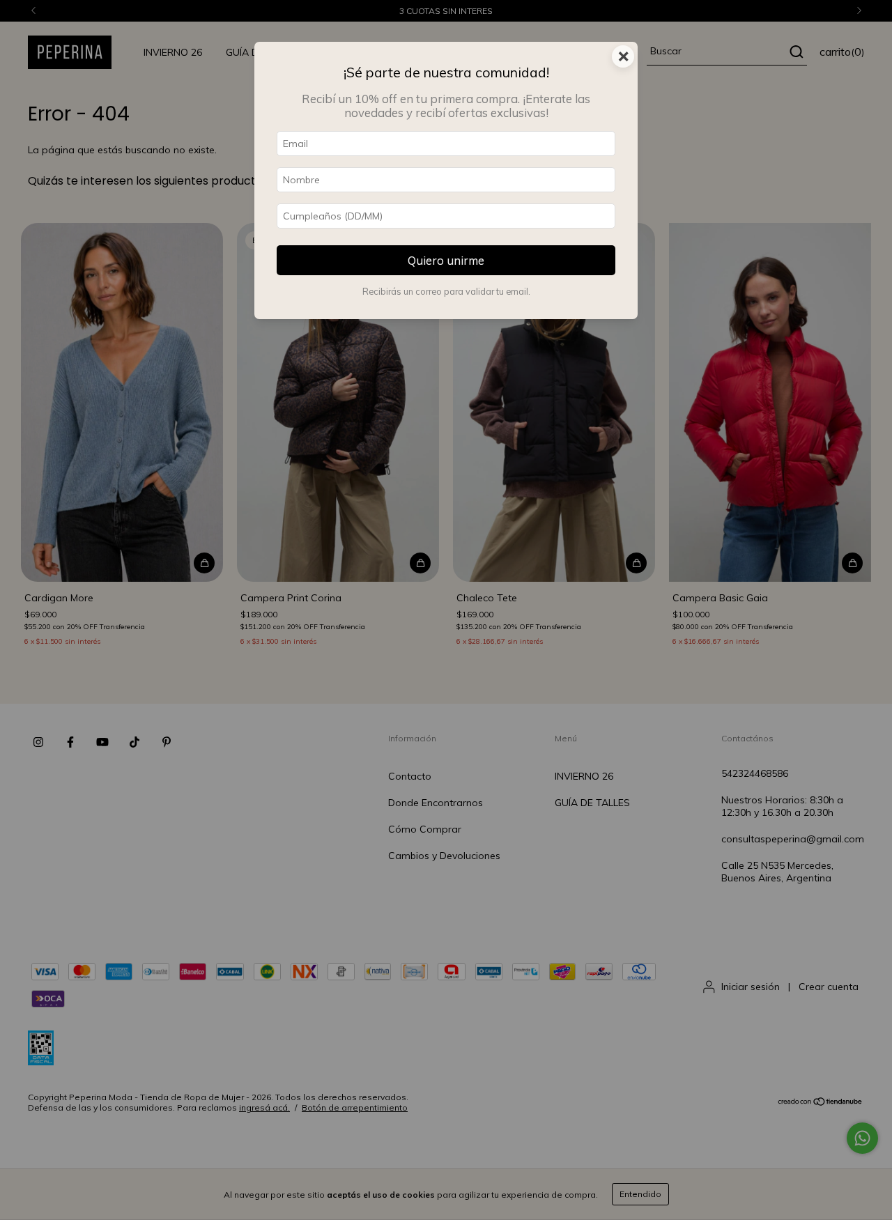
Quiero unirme (446, 260)
